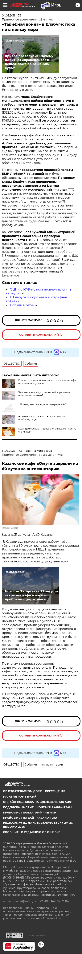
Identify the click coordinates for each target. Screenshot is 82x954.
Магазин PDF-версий (20, 796)
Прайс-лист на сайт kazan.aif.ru (30, 818)
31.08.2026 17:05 (12, 450)
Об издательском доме (22, 791)
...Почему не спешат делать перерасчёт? (42, 404)
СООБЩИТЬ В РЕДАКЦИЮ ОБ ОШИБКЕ (31, 832)
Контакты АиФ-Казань (55, 807)
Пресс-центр (55, 791)
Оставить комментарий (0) (41, 334)
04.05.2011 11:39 (11, 15)
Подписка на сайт (18, 807)
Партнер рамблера (36, 935)
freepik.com (10, 527)
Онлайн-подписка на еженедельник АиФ (37, 802)
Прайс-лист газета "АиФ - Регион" (30, 812)
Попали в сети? (22, 305)
